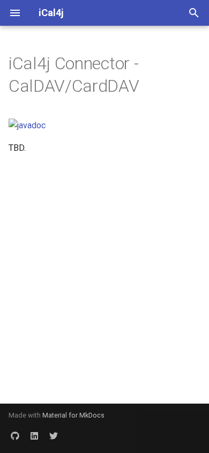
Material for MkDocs (73, 415)
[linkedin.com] (34, 435)
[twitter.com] (53, 435)
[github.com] (15, 435)
